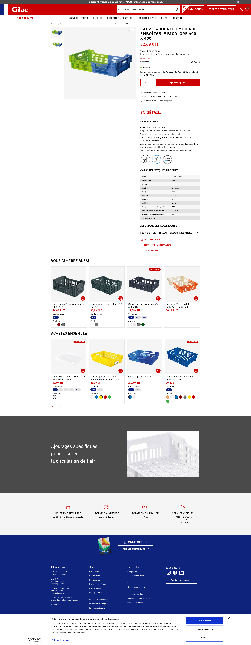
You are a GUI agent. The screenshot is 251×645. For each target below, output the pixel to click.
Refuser (204, 638)
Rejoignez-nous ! (96, 592)
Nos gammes (94, 580)
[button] (53, 406)
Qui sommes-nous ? (97, 571)
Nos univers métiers (97, 584)
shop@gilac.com (57, 583)
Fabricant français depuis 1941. (106, 2)
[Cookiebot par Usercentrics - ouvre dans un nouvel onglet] (34, 640)
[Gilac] (20, 9)
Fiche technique (152, 240)
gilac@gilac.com (57, 593)
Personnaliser (203, 629)
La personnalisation (97, 608)
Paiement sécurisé (135, 594)
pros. (160, 2)
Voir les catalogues (133, 548)
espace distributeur (221, 9)
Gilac (164, 18)
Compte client (133, 571)
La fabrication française (98, 604)
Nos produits (25, 18)
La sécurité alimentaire (98, 599)
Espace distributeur (135, 576)
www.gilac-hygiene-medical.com (64, 600)
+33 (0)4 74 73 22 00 (59, 590)
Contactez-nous (179, 580)
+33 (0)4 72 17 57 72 (59, 581)
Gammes (97, 18)
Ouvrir (83, 298)
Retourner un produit (136, 587)
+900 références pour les (141, 2)
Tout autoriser (204, 621)
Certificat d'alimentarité (157, 245)
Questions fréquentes (136, 602)
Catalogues (192, 8)
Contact (177, 18)
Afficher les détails (60, 640)
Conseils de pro (146, 18)
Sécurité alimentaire (119, 18)
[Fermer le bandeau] (229, 618)
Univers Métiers (78, 18)
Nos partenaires (95, 588)
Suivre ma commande (136, 583)
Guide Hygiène (151, 250)
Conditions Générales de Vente (140, 598)
